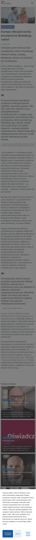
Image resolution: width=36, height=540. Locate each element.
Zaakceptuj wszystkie (7, 533)
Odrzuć (17, 534)
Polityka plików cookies (28, 533)
